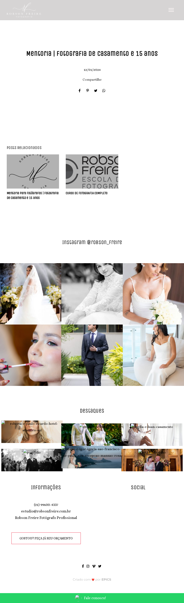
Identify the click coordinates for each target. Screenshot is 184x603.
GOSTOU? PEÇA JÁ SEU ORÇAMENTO (46, 538)
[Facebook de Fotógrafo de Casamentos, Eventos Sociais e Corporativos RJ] (83, 566)
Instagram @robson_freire (92, 242)
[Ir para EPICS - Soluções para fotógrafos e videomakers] (92, 579)
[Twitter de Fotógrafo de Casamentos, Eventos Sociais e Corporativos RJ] (100, 566)
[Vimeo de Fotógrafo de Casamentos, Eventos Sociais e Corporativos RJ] (94, 566)
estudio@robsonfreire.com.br (46, 511)
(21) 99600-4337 (46, 505)
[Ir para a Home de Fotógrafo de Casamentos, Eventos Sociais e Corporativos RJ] (24, 9)
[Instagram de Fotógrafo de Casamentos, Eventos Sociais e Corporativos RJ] (88, 566)
